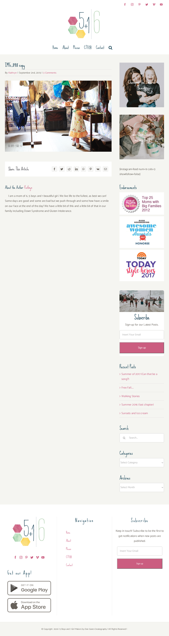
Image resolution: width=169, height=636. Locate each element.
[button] (110, 47)
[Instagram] (20, 557)
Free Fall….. (127, 387)
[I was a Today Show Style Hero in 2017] (141, 252)
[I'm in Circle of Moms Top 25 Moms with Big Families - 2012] (141, 195)
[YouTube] (42, 557)
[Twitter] (31, 557)
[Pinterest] (26, 557)
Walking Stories (130, 396)
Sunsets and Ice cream (134, 413)
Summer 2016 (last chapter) (137, 404)
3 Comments (49, 73)
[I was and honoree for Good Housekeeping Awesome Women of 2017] (141, 218)
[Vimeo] (37, 557)
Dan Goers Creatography (96, 629)
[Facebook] (15, 557)
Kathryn (12, 73)
